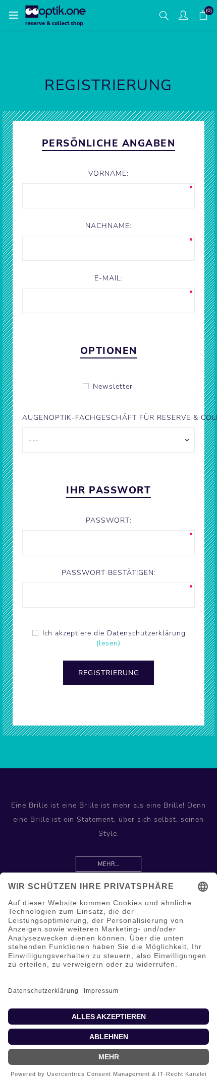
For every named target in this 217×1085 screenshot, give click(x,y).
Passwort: (109, 520)
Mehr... (109, 864)
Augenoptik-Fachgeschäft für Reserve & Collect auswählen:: (108, 417)
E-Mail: (108, 278)
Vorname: (108, 173)
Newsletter (113, 386)
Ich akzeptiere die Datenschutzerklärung (114, 633)
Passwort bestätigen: (109, 572)
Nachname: (108, 226)
